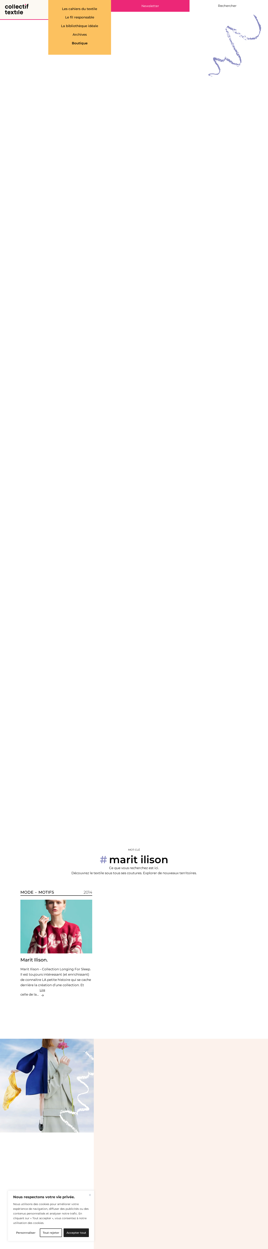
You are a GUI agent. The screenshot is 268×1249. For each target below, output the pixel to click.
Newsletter (150, 6)
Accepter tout (76, 1232)
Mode (26, 892)
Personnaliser (26, 1232)
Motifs (46, 892)
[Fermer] (90, 1195)
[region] (51, 1216)
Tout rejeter (51, 1232)
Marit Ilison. (34, 960)
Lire (42, 990)
